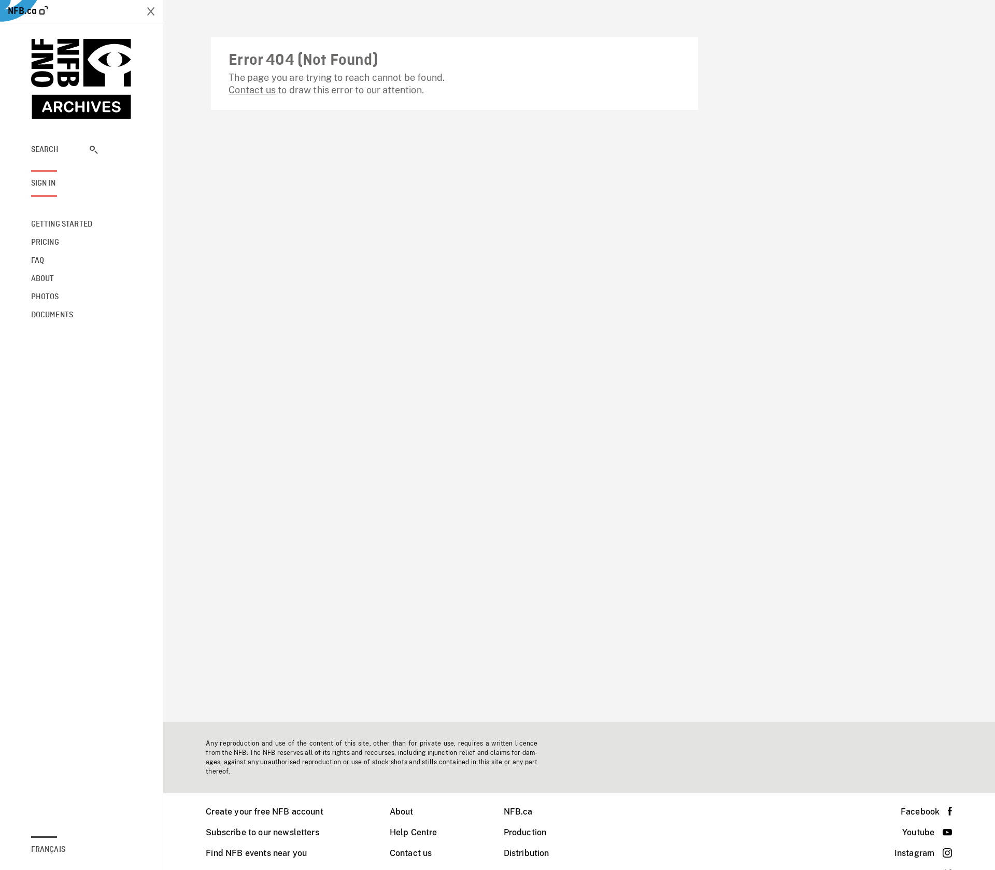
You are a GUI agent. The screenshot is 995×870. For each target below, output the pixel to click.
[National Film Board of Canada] (81, 79)
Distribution (526, 853)
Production (525, 832)
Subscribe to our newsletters (262, 832)
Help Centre (413, 832)
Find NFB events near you (256, 853)
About (402, 812)
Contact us (252, 90)
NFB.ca (518, 812)
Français (48, 850)
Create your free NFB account (264, 812)
